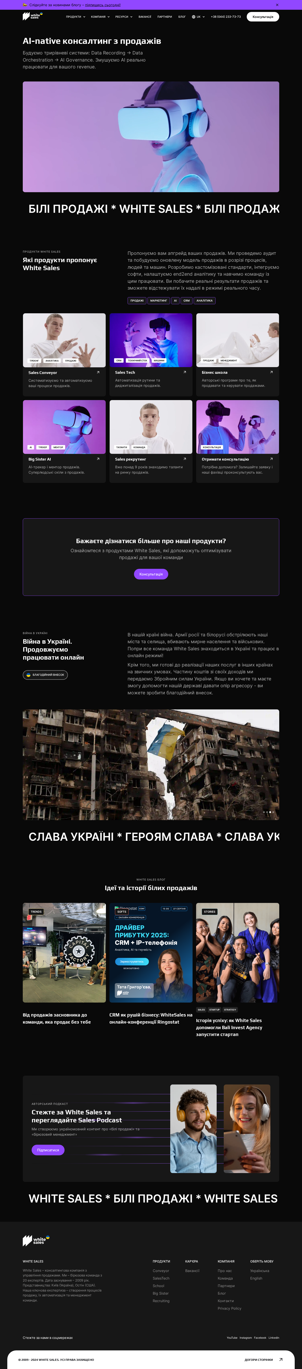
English (256, 1278)
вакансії (145, 16)
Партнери (164, 16)
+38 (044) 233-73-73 (226, 16)
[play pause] (151, 136)
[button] (76, 17)
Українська (259, 1270)
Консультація (263, 17)
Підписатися (48, 1150)
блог (182, 16)
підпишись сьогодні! (102, 5)
